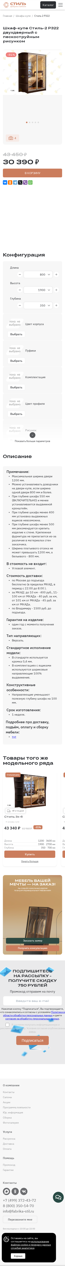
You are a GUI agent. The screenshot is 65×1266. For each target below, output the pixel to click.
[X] (20, 182)
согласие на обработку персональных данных (32, 1018)
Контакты (8, 1092)
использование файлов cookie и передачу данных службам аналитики (31, 1245)
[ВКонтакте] (5, 182)
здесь (32, 1031)
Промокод (9, 1165)
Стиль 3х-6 (13, 819)
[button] (26, 122)
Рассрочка (9, 1138)
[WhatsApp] (30, 182)
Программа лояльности (17, 1107)
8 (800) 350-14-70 (18, 1205)
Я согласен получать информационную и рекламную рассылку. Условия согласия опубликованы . (32, 1028)
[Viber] (25, 182)
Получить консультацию (32, 948)
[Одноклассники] (10, 182)
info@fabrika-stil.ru (18, 1211)
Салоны (7, 1097)
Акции (6, 1102)
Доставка (8, 1143)
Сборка (7, 1117)
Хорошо (18, 1256)
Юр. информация (13, 1112)
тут (14, 736)
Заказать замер (32, 940)
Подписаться (32, 1040)
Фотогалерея (11, 1122)
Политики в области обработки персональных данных (34, 1013)
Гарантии (8, 1170)
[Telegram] (15, 182)
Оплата (7, 1148)
